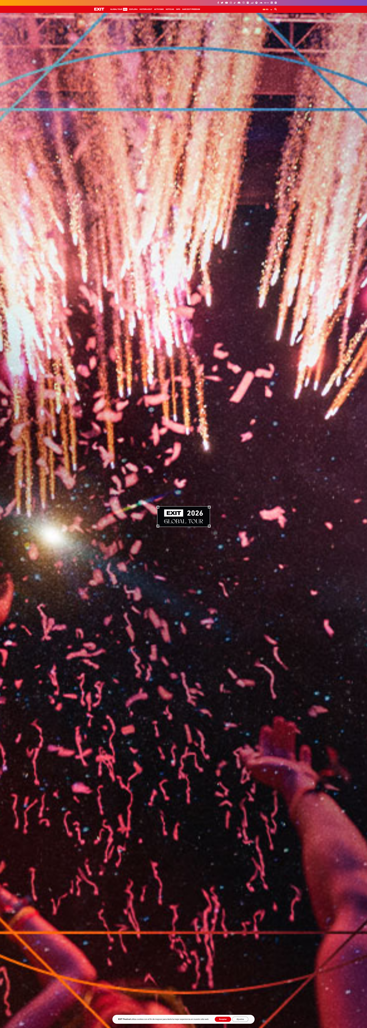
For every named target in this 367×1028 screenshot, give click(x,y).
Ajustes (240, 1019)
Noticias (170, 9)
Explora (133, 9)
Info (178, 9)
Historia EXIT (145, 9)
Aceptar (223, 1019)
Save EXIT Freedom (191, 9)
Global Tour (118, 9)
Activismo (159, 9)
